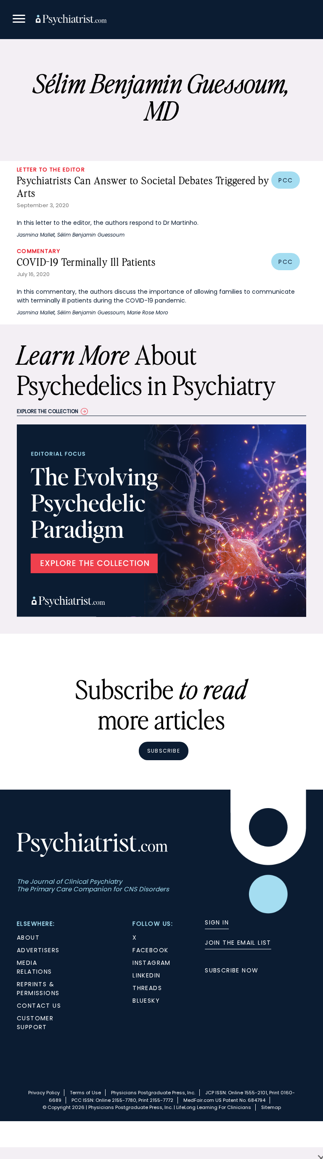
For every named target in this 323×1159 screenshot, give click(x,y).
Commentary (38, 251)
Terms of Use (85, 1092)
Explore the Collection (47, 411)
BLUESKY (146, 1000)
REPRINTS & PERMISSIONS (38, 988)
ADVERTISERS (38, 950)
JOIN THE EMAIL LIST (238, 942)
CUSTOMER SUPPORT (35, 1022)
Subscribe (163, 750)
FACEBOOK (150, 950)
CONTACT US (39, 1005)
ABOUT (28, 937)
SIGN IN (217, 922)
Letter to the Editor (51, 170)
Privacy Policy (44, 1092)
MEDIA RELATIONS (34, 967)
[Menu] (19, 20)
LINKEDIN (146, 975)
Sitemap (271, 1107)
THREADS (147, 988)
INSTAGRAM (151, 963)
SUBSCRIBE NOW (231, 970)
